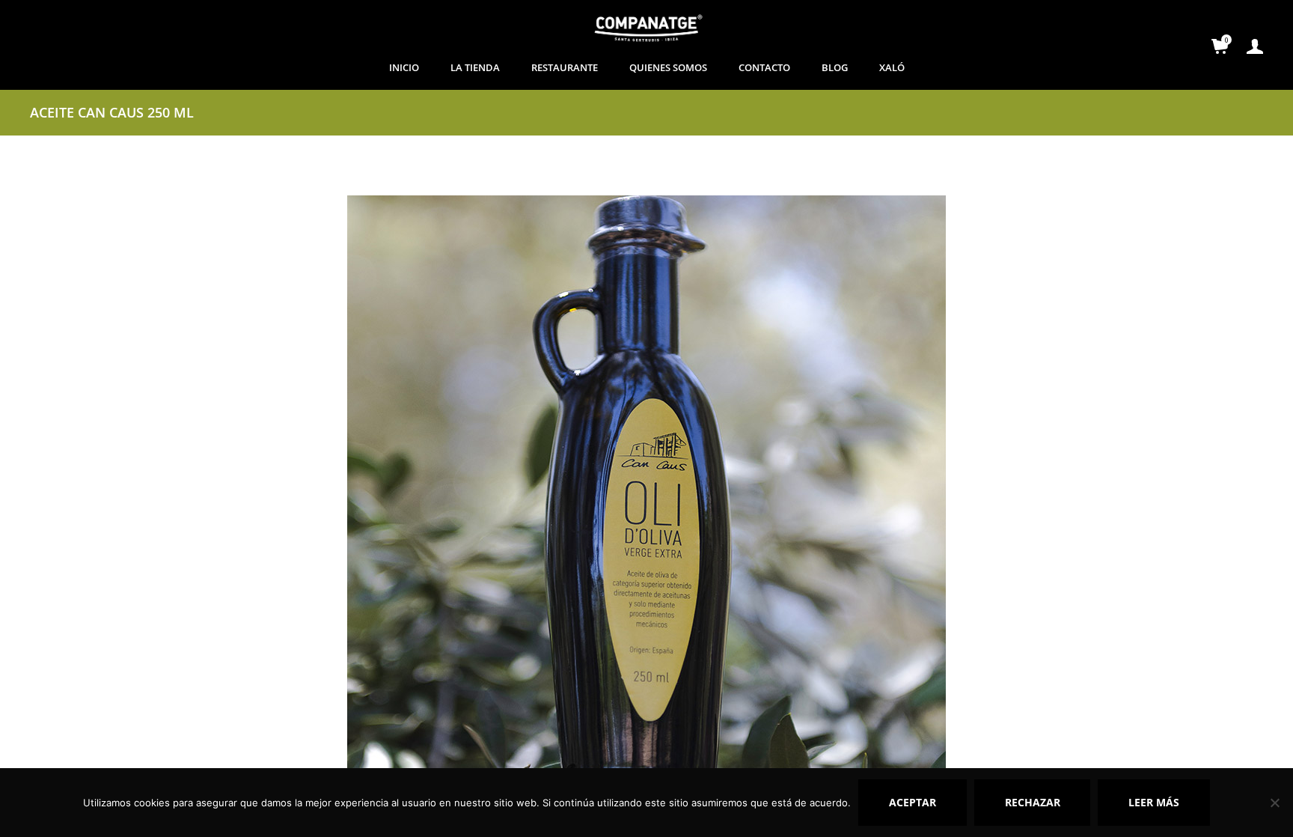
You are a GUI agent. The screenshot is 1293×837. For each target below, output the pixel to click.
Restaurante (564, 67)
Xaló (892, 67)
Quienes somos (668, 67)
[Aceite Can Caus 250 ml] (646, 493)
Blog (835, 67)
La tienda (475, 67)
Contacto (764, 67)
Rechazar (1032, 802)
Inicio (404, 67)
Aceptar (912, 802)
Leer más (1153, 802)
